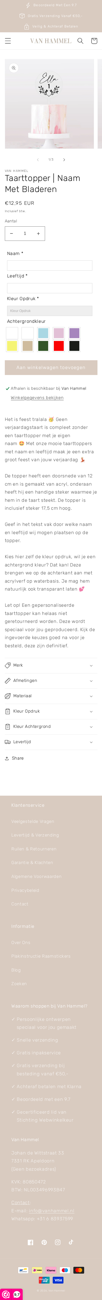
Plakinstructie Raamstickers (41, 956)
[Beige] (29, 346)
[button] (7, 41)
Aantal (11, 221)
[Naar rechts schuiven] (64, 159)
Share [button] (18, 758)
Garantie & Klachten (32, 862)
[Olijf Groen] (44, 346)
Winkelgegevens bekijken (37, 397)
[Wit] (29, 333)
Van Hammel (56, 1290)
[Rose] (60, 333)
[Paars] (75, 333)
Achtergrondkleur (26, 321)
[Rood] (60, 346)
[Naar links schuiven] (38, 159)
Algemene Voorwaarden (36, 876)
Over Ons (20, 942)
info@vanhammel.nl (51, 1210)
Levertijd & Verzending (35, 835)
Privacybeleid (25, 890)
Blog (16, 970)
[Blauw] (44, 333)
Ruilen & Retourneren (33, 849)
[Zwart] (75, 346)
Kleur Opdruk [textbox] (23, 298)
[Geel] (13, 346)
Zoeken (19, 983)
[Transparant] (13, 333)
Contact (20, 904)
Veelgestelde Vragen (32, 821)
